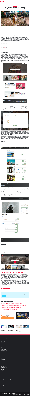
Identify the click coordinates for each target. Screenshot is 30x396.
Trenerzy (2, 357)
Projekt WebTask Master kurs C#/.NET (26, 329)
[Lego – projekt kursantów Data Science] (19, 326)
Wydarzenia (2, 347)
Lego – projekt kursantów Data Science (18, 330)
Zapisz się (4, 296)
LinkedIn (5, 46)
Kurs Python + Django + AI (4, 350)
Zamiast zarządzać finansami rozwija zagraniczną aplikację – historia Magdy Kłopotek (13, 305)
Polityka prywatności (15, 394)
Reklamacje (20, 394)
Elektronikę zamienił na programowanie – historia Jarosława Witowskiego (12, 303)
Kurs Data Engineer (3, 385)
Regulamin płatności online (25, 394)
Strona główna (2, 340)
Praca (1, 360)
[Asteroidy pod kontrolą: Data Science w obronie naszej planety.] (11, 326)
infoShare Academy (13, 393)
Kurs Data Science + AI (4, 367)
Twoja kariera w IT (3, 359)
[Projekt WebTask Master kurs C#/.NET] (26, 326)
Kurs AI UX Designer (3, 349)
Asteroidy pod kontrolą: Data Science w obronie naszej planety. (10, 330)
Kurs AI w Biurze (3, 351)
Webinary (2, 346)
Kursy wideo (2, 342)
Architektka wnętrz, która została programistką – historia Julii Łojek (11, 307)
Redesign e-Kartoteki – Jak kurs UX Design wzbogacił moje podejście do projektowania (4, 330)
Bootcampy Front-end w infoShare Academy (13, 272)
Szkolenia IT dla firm (3, 343)
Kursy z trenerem (3, 341)
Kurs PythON (2, 369)
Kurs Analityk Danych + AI (4, 366)
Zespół (1, 358)
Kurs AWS (2, 370)
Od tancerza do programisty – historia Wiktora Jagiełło (9, 309)
